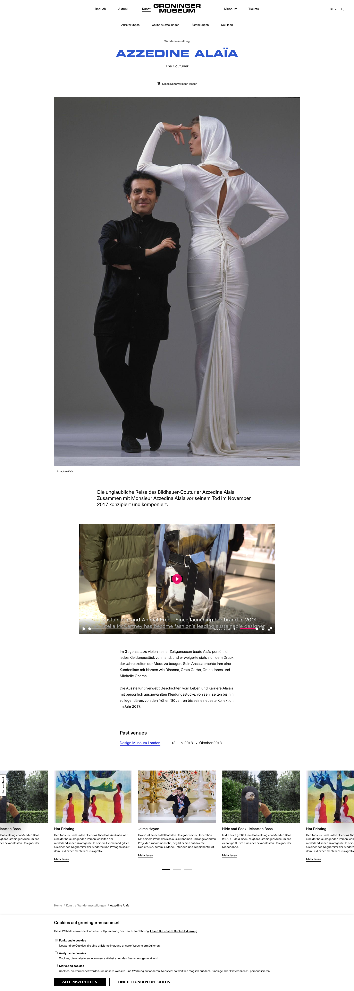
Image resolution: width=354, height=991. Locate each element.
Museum (230, 8)
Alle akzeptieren (80, 981)
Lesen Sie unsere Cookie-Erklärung (173, 931)
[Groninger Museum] (177, 9)
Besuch (100, 8)
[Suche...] (342, 9)
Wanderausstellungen (91, 905)
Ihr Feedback (3, 785)
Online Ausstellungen (165, 25)
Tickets (253, 8)
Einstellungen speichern (144, 981)
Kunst (146, 8)
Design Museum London (140, 742)
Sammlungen (200, 25)
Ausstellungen (130, 25)
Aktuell (123, 8)
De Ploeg (227, 25)
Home (58, 905)
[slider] (150, 629)
